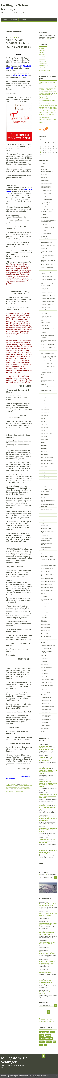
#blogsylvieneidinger (46, 1038)
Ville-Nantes (44, 676)
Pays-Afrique (44, 398)
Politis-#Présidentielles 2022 (47, 552)
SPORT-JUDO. (44, 633)
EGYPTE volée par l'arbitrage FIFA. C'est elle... (47, 962)
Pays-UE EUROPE (45, 481)
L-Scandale (44, 369)
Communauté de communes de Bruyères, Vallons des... (47, 92)
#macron (48, 1035)
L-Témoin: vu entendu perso (47, 373)
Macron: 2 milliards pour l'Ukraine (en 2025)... (47, 943)
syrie (41, 1045)
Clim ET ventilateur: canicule (45, 992)
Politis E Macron (45, 515)
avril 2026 (42, 54)
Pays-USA (43, 487)
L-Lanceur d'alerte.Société (48, 366)
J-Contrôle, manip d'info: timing (47, 328)
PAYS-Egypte (44, 424)
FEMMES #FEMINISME (47, 264)
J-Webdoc (43, 332)
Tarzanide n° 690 (43, 86)
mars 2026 (42, 57)
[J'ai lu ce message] (56, 1075)
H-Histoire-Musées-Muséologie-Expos (48, 312)
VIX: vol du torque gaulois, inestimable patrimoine (48, 952)
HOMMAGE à (44, 325)
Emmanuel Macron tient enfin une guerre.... (48, 818)
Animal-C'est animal (46, 183)
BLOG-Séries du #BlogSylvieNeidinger (46, 241)
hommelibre (43, 850)
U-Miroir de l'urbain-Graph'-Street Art (46, 652)
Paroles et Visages (44, 98)
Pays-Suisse (44, 469)
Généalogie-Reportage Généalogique (47, 268)
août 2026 (41, 48)
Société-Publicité (45, 624)
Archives (14, 20)
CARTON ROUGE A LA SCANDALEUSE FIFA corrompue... (46, 982)
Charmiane (43, 828)
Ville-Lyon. (44, 670)
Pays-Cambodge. (45, 412)
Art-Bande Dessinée (46, 190)
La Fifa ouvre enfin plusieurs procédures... (47, 933)
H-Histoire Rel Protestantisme (45, 288)
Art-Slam (43, 230)
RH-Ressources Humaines (48, 559)
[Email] (48, 1012)
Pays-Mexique (44, 454)
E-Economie (44, 248)
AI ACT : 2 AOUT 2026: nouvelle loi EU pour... (48, 914)
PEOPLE (43, 497)
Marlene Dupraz (44, 805)
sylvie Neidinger (44, 768)
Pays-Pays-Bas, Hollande (47, 463)
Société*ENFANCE (45, 571)
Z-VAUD (43, 731)
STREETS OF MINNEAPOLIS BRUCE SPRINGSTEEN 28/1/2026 (48, 771)
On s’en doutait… (44, 82)
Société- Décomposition (47, 578)
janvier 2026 (42, 61)
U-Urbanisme (44, 661)
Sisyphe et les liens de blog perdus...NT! (47, 841)
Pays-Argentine (45, 406)
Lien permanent (11, 784)
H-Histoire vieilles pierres (48, 298)
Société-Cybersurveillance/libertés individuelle (48, 595)
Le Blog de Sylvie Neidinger (14, 7)
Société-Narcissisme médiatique (46, 616)
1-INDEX (43, 164)
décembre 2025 (43, 63)
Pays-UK (43, 484)
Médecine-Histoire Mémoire (46, 391)
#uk (46, 1045)
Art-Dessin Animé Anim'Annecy (46, 203)
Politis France (44, 521)
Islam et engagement (47, 116)
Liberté (49, 89)
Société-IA (43, 610)
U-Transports (44, 658)
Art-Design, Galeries (46, 199)
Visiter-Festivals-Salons (47, 679)
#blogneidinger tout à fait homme (14, 790)
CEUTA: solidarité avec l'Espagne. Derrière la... (48, 924)
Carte (41, 863)
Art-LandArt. (44, 207)
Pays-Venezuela (45, 494)
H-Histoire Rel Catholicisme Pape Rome (47, 284)
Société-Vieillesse (45, 630)
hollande (48, 1041)
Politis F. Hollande (45, 518)
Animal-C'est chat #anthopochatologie (46, 186)
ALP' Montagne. (45, 180)
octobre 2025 (42, 67)
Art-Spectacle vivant (46, 233)
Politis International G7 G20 (47, 532)
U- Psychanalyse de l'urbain (46, 641)
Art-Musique (44, 217)
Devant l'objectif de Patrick (47, 102)
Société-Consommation (47, 590)
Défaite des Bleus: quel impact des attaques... (48, 971)
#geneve (42, 1041)
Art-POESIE (44, 224)
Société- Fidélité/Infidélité (21, 785)
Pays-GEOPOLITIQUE (46, 433)
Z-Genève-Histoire (46, 709)
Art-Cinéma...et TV (46, 193)
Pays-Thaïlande (45, 478)
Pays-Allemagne (45, 404)
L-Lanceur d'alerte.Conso (47, 364)
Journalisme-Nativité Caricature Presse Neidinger (48, 352)
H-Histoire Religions (46, 292)
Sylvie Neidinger (44, 794)
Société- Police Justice (46, 584)
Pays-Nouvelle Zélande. (47, 457)
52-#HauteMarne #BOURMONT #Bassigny (47, 170)
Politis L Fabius (45, 535)
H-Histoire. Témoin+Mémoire (46, 321)
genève (8, 791)
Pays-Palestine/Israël (46, 460)
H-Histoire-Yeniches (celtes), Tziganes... (46, 317)
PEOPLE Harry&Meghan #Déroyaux (47, 505)
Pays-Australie (45, 409)
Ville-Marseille (45, 673)
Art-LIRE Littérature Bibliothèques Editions (47, 210)
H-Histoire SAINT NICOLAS (48, 295)
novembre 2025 (43, 65)
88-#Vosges (44, 177)
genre (11, 791)
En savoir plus (18, 1076)
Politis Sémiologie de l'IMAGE (46, 543)
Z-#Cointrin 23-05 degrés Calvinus (47, 693)
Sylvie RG (42, 757)
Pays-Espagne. (44, 427)
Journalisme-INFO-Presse (48, 344)
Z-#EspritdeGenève (46, 697)
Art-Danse (43, 196)
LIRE (13, 785)
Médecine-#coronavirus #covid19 (47, 380)
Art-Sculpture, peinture (47, 227)
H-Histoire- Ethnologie (47, 304)
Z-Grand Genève (45, 725)
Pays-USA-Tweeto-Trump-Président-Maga (48, 490)
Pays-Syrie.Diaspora (46, 475)
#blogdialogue (18, 788)
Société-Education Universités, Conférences (48, 600)
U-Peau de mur (45, 655)
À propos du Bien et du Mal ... (47, 97)
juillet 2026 (42, 50)
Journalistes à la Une (46, 361)
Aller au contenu (5, 1)
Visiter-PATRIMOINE (46, 682)
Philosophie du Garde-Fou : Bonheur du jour (48, 107)
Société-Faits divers (46, 604)
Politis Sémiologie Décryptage (46, 548)
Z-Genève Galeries (46, 700)
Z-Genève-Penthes (46, 719)
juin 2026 (41, 52)
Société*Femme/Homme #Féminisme (47, 575)
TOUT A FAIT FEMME (20, 76)
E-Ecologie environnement (48, 245)
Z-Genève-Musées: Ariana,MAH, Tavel (46, 715)
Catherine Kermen (45, 781)
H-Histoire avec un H (46, 276)
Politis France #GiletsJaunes (44, 524)
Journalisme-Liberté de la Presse (48, 348)
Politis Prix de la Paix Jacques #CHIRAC (46, 539)
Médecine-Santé (45, 395)
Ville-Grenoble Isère (46, 667)
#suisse (42, 1035)
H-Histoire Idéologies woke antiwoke (48, 280)
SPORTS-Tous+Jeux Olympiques (46, 637)
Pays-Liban (44, 448)
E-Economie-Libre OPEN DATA (47, 256)
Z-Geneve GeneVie (46, 703)
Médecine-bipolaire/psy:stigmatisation (48, 386)
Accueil (4, 20)
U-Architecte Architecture (48, 645)
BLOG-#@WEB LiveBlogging (44, 237)
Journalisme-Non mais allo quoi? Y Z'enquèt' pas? (48, 357)
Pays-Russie (44, 466)
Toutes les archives (44, 70)
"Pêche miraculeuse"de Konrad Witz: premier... (47, 748)
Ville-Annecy (44, 664)
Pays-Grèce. (44, 436)
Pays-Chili (43, 418)
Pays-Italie (44, 442)
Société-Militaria (45, 612)
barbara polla (27, 790)
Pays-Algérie (44, 401)
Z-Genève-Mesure (45, 712)
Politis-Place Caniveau (47, 556)
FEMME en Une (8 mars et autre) (48, 260)
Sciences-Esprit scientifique (48, 565)
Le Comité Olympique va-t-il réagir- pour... (48, 796)
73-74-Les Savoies (45, 174)
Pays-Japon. (44, 445)
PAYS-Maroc (44, 451)
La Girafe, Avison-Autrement (48, 93)
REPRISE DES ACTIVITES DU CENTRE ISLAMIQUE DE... (46, 115)
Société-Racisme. (45, 627)
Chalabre (53, 112)
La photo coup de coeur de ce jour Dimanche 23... (47, 101)
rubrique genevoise (18, 791)
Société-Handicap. (45, 607)
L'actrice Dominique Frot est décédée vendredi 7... (47, 904)
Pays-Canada (44, 415)
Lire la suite (49, 38)
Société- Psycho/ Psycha (47, 587)
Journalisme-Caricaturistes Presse (48, 340)
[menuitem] (5, 19)
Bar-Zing (53, 86)
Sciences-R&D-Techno (47, 568)
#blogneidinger (26, 788)
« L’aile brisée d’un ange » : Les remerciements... (47, 111)
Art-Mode (43, 214)
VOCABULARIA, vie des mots (47, 686)
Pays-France (44, 430)
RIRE (42, 562)
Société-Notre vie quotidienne (45, 620)
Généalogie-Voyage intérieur (46, 272)
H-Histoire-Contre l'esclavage (46, 308)
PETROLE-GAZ (44, 512)
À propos (23, 20)
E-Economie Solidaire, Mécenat (47, 251)
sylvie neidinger (44, 746)
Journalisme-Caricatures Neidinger (47, 336)
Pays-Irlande (44, 439)
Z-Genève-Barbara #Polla (47, 706)
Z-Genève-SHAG (45, 722)
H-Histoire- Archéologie (47, 301)
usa (54, 1041)
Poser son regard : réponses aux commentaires (48, 106)
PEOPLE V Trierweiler (46, 509)
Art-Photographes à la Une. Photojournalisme (48, 220)
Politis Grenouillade (46, 528)
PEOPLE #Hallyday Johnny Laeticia (48, 500)
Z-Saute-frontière (45, 728)
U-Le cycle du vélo (46, 648)
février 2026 (42, 59)
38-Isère (43, 167)
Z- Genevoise (17, 787)
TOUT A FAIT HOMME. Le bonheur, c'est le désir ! (18, 45)
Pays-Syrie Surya (45, 472)
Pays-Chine (44, 421)
